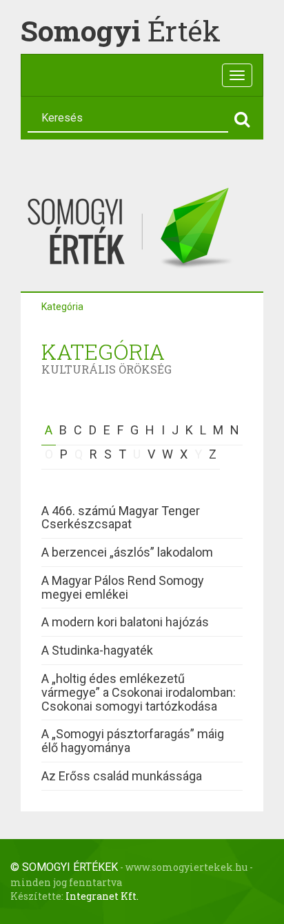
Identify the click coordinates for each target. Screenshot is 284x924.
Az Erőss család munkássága (121, 776)
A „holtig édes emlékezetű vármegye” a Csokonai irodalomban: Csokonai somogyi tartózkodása (138, 692)
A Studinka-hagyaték (97, 650)
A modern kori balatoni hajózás (125, 622)
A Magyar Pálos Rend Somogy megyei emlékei (122, 587)
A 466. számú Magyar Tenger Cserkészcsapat (120, 517)
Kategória (62, 306)
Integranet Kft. (102, 896)
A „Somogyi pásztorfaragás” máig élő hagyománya (132, 740)
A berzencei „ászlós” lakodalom (127, 552)
